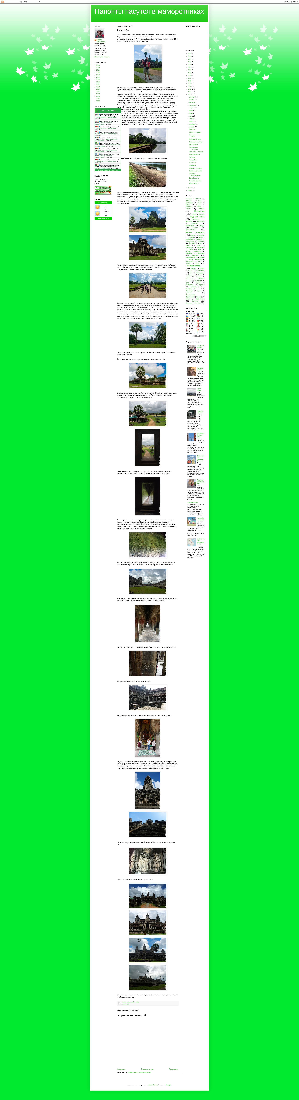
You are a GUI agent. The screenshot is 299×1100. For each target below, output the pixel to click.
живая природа (195, 232)
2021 (98, 91)
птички (188, 277)
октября (192, 102)
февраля (192, 124)
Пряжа (200, 275)
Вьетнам (189, 221)
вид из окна (197, 216)
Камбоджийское (194, 154)
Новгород (198, 259)
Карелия (192, 243)
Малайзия (189, 253)
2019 (98, 89)
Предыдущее (173, 1069)
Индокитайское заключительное (200, 541)
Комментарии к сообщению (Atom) (139, 1072)
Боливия (201, 209)
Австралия (189, 198)
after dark (198, 303)
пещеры (193, 269)
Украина (201, 285)
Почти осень (199, 389)
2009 (98, 65)
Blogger (168, 1085)
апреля (192, 119)
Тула (187, 283)
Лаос (199, 249)
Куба (191, 249)
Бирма (188, 209)
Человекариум (190, 295)
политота (200, 271)
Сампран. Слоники (195, 171)
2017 (98, 84)
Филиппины (190, 289)
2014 (98, 77)
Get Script (100, 170)
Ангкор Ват (192, 163)
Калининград (190, 241)
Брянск (194, 214)
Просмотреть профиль (102, 57)
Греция (201, 226)
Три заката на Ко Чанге (194, 135)
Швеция (188, 299)
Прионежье (191, 275)
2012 (98, 72)
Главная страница (147, 1069)
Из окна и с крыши (195, 132)
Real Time (107, 170)
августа (192, 108)
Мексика (195, 255)
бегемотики (189, 206)
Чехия (198, 297)
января (192, 127)
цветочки (189, 293)
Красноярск (200, 247)
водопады (196, 219)
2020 (189, 70)
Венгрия (201, 214)
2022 (98, 94)
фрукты (199, 291)
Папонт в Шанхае (200, 412)
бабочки (199, 203)
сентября (192, 105)
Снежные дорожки (195, 181)
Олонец (188, 263)
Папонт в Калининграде (200, 481)
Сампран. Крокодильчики (195, 174)
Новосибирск (190, 261)
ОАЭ (199, 261)
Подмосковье (191, 270)
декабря (192, 97)
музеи (191, 259)
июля (191, 110)
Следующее (121, 1069)
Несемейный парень (196, 152)
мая (190, 116)
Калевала (199, 239)
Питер (202, 269)
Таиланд (197, 281)
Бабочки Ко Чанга (195, 139)
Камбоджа (126, 1004)
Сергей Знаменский (101, 41)
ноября (192, 99)
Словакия (201, 279)
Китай (198, 245)
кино (187, 245)
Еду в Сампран (194, 178)
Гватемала (200, 221)
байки (188, 205)
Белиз (199, 207)
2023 (98, 96)
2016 (98, 82)
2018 (98, 87)
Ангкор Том (192, 160)
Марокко (201, 253)
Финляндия (189, 291)
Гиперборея (190, 226)
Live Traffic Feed (107, 111)
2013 (98, 75)
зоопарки (192, 237)
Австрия (198, 199)
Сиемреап (192, 165)
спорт (190, 281)
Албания (189, 201)
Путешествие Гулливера (193, 148)
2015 (98, 79)
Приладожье (200, 273)
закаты (192, 235)
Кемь (200, 243)
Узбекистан (189, 285)
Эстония (195, 301)
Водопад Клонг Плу (195, 142)
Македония (197, 251)
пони (191, 273)
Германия (194, 223)
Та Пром (192, 157)
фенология (194, 287)
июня (191, 113)
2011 (98, 70)
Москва (202, 257)
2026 (189, 53)
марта (191, 121)
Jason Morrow (152, 1085)
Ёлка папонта (193, 183)
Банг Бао (192, 129)
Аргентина (189, 203)
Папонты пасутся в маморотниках (149, 11)
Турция (198, 283)
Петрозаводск (103, 203)
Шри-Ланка (200, 299)
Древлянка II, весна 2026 (200, 435)
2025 (98, 101)
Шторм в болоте (192, 502)
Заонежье (201, 235)
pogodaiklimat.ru (103, 218)
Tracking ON (114, 170)
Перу (197, 263)
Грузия (195, 228)
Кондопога (189, 247)
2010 (98, 68)
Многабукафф (190, 257)
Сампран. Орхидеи (195, 168)
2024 (98, 98)
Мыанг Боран (193, 144)
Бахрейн (198, 205)
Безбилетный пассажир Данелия (200, 458)
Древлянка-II (190, 230)
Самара (198, 277)
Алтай (200, 201)
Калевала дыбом (200, 369)
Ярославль (189, 303)
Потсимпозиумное (200, 346)
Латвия (188, 251)
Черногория (190, 297)
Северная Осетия (191, 278)
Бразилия (199, 211)
